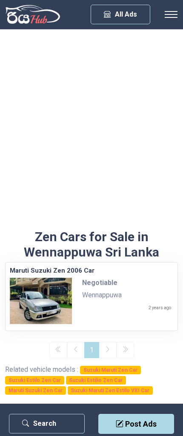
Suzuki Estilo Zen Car (35, 380)
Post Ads (140, 423)
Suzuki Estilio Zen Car (96, 380)
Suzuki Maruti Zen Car (110, 370)
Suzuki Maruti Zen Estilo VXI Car (110, 390)
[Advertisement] (91, 133)
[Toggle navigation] (171, 14)
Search (44, 423)
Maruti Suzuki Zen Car (36, 390)
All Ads (126, 14)
